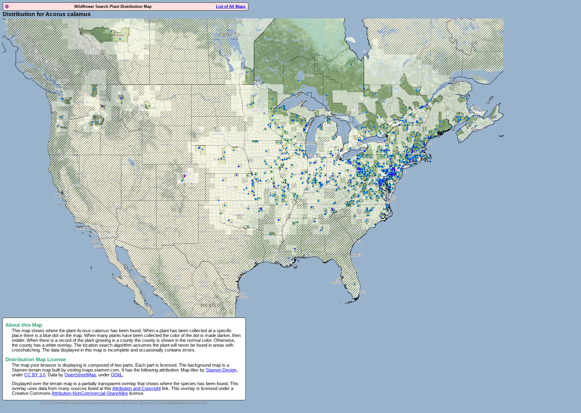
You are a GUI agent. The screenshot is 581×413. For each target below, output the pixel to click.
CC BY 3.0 (34, 374)
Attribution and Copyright (136, 388)
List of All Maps (231, 6)
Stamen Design (221, 370)
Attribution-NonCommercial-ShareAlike (89, 393)
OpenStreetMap (80, 374)
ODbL (117, 374)
